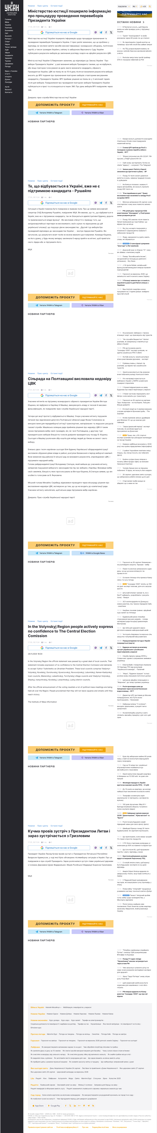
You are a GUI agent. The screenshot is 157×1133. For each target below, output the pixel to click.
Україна (8, 25)
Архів (7, 87)
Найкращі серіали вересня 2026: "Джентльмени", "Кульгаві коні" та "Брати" (133, 815)
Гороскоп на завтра (49, 1041)
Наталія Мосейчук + (53, 1007)
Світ (6, 33)
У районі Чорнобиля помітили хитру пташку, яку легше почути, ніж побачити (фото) (134, 453)
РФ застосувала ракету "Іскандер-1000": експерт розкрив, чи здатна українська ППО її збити (132, 350)
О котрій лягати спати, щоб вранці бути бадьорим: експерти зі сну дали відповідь (133, 865)
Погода (8, 66)
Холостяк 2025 (115, 1078)
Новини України (38, 1014)
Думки (7, 79)
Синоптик (95, 1034)
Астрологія (62, 1078)
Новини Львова (94, 1014)
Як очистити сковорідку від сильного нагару (48, 1054)
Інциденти (9, 55)
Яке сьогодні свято (39, 1068)
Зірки (105, 1078)
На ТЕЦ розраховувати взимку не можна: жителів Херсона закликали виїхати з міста (134, 51)
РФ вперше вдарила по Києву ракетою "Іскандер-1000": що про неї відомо (132, 994)
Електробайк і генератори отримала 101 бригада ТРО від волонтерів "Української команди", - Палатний (134, 667)
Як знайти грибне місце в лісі (119, 1054)
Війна (7, 22)
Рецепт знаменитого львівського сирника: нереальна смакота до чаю (94, 1089)
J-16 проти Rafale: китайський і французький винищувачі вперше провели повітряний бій (134, 267)
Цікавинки (9, 64)
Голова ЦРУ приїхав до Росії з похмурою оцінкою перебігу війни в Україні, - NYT (131, 150)
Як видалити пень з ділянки (41, 1058)
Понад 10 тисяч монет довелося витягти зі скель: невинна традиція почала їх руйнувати (133, 178)
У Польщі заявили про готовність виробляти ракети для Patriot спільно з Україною (133, 282)
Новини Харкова (80, 1014)
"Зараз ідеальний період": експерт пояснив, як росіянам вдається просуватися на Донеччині (133, 429)
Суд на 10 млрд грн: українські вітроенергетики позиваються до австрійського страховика (132, 767)
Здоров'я (8, 58)
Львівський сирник (47, 1085)
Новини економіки (39, 1020)
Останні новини (129, 22)
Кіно (44, 1078)
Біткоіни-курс (36, 1028)
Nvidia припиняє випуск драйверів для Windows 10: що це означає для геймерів (133, 420)
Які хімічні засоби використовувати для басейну (82, 1051)
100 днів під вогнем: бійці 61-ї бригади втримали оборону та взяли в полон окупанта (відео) (132, 806)
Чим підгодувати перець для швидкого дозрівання (77, 1099)
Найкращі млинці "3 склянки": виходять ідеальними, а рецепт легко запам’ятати (132, 706)
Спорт (7, 41)
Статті (7, 74)
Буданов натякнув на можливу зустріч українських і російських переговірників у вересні (132, 649)
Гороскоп (35, 1040)
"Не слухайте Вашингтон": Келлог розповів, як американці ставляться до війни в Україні (133, 341)
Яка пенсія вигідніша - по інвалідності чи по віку (121, 1024)
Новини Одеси (52, 1014)
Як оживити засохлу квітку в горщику (84, 1062)
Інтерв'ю (8, 77)
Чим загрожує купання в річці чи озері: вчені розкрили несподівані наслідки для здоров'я (134, 970)
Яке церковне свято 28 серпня (43, 1072)
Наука (7, 44)
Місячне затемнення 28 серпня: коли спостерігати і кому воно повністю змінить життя (134, 204)
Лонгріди (8, 82)
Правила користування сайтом (40, 1127)
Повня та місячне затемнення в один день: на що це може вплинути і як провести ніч (134, 571)
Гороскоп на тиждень (67, 1041)
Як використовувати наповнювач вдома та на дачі (61, 1047)
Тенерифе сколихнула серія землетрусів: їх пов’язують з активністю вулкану (133, 798)
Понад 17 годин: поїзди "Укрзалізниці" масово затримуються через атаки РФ (132, 961)
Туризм (8, 61)
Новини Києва (107, 1014)
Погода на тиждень (66, 1034)
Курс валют (75, 1020)
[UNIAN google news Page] (79, 1106)
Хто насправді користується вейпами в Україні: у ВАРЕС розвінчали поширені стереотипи (132, 381)
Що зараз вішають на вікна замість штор (104, 1058)
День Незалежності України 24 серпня (65, 1068)
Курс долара (54, 1020)
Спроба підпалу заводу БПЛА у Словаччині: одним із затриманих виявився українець (134, 658)
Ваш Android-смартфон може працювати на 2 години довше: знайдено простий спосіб (133, 291)
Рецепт (38, 1078)
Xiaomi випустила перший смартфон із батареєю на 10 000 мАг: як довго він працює (134, 776)
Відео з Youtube (11, 71)
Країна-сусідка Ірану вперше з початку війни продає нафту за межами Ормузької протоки (132, 461)
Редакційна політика (100, 1127)
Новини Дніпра (66, 1014)
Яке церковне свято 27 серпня (132, 1068)
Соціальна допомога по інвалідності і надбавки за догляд (53, 1024)
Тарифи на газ (83, 1024)
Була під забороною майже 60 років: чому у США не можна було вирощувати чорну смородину (134, 758)
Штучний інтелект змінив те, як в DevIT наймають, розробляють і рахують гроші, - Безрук (133, 595)
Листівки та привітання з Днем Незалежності (100, 1068)
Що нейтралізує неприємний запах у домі (117, 1062)
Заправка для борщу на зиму (105, 1085)
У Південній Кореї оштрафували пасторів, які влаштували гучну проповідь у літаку (134, 882)
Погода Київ (106, 1034)
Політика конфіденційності (67, 1127)
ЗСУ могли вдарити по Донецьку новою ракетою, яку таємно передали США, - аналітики (134, 604)
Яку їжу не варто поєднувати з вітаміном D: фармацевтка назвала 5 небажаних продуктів (132, 230)
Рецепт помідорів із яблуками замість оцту (48, 1089)
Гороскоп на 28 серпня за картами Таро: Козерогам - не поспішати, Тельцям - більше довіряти (134, 402)
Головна (8, 19)
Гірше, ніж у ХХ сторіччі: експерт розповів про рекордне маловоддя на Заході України (134, 437)
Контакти (8, 92)
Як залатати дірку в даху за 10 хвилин (46, 1051)
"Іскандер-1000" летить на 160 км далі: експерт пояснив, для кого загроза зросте (134, 586)
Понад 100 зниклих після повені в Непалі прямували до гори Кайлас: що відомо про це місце (133, 222)
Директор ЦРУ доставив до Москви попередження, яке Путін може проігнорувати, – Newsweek (134, 697)
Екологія (8, 36)
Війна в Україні (37, 1007)
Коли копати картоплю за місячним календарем (61, 1095)
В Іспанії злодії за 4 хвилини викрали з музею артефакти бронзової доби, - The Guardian (134, 411)
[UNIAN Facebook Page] (65, 1106)
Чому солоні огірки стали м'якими (116, 1051)
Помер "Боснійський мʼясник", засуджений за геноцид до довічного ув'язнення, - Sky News (131, 258)
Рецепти (34, 1085)
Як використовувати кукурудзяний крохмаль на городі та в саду (107, 1095)
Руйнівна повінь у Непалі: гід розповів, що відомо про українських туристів (131, 365)
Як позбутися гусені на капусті (43, 1099)
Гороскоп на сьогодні (128, 1041)
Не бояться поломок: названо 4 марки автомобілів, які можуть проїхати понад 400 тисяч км (133, 186)
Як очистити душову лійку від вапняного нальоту (87, 1054)
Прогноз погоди (38, 1034)
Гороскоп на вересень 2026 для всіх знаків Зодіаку (98, 1041)
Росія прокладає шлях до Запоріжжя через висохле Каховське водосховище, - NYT (132, 688)
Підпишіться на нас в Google (61, 32)
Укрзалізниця (96, 1024)
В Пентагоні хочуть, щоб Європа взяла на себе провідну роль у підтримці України (133, 29)
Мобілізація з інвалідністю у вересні (77, 1007)
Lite (32, 1078)
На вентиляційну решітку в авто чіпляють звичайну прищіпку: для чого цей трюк (134, 715)
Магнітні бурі (52, 1034)
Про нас (85, 1127)
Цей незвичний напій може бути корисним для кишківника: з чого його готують (132, 985)
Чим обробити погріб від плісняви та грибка (100, 1047)
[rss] (93, 1106)
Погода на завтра (119, 1034)
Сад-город (35, 1095)
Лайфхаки (35, 1047)
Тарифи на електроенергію (92, 1020)
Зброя (7, 53)
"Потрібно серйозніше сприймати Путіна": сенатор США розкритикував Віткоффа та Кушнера (133, 952)
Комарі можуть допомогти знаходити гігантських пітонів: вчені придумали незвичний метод (134, 141)
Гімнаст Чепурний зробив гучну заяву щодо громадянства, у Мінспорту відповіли (133, 897)
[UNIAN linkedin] (75, 1106)
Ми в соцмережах (119, 1127)
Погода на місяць (83, 1034)
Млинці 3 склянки (85, 1085)
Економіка (9, 30)
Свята (77, 1078)
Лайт (7, 50)
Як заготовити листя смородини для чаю (70, 1058)
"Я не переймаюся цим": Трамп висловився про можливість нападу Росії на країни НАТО (133, 195)
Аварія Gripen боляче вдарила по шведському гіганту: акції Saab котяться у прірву (133, 873)
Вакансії (8, 89)
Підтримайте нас (134, 14)
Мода (71, 1078)
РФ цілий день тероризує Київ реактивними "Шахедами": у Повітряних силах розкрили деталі (133, 213)
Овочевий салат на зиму (66, 1085)
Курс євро (65, 1020)
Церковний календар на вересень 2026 (72, 1072)
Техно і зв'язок (10, 47)
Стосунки (97, 1078)
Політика (8, 28)
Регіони (8, 39)
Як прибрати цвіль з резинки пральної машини (49, 1062)
